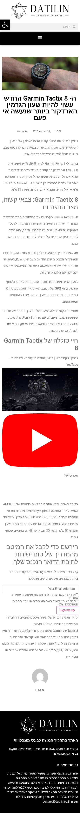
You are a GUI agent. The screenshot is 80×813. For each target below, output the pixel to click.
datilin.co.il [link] (64, 773)
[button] (40, 37)
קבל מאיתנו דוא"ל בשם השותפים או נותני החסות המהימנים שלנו (45, 603)
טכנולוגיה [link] (22, 131)
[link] (5, 25)
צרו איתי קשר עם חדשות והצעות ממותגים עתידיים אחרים (44, 596)
